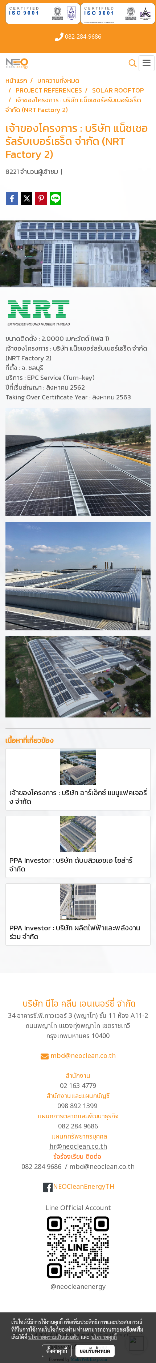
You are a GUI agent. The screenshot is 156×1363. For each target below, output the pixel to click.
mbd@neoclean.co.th (83, 1056)
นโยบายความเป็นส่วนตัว (53, 1337)
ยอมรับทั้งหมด (95, 1350)
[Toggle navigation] (147, 63)
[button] (130, 63)
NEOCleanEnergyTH (84, 1187)
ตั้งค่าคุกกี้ (56, 1350)
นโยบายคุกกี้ (104, 1337)
